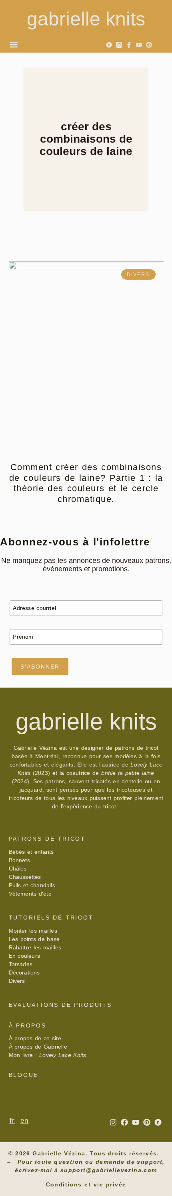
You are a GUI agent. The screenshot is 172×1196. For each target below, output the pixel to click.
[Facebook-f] (129, 45)
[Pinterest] (149, 45)
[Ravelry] (109, 45)
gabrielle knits (86, 18)
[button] (13, 44)
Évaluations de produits (60, 1005)
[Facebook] (124, 1122)
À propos (27, 1025)
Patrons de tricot (47, 838)
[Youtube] (139, 45)
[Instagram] (113, 1122)
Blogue (24, 1075)
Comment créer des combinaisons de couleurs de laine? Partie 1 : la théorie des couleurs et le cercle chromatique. (86, 483)
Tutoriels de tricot (51, 917)
